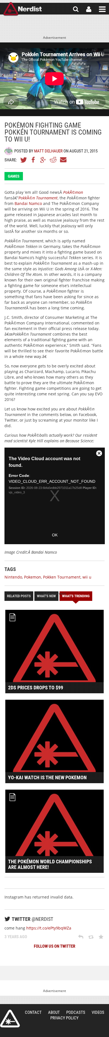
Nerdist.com (10, 1019)
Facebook (33, 160)
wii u (86, 577)
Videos (98, 1012)
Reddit (53, 160)
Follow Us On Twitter (54, 946)
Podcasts (75, 1012)
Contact (33, 1012)
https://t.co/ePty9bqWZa (48, 928)
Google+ (43, 160)
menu (102, 9)
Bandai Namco (28, 203)
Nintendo (13, 577)
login (88, 9)
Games (14, 176)
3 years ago (15, 936)
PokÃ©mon (73, 192)
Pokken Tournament (61, 577)
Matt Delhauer (48, 151)
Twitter (23, 160)
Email (63, 160)
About (54, 1012)
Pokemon (32, 577)
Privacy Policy (64, 1018)
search (76, 9)
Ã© (38, 197)
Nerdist (22, 9)
